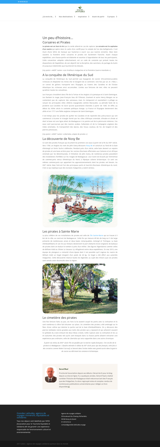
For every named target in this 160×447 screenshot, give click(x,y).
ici (69, 386)
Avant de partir (98, 17)
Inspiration (82, 17)
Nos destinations (66, 17)
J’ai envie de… (48, 17)
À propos (111, 17)
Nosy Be (74, 139)
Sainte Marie (70, 231)
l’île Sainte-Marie (96, 235)
